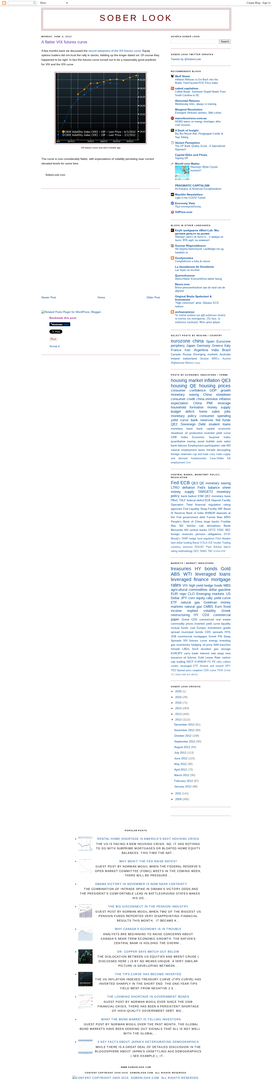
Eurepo (201, 627)
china (198, 341)
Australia (225, 354)
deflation (188, 487)
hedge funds (213, 585)
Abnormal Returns (187, 100)
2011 (178, 793)
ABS (175, 574)
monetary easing (185, 394)
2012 (178, 719)
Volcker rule (195, 525)
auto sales (224, 441)
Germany (203, 346)
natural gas (190, 602)
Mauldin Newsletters (189, 194)
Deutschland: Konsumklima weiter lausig (198, 278)
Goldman (210, 602)
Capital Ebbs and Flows (191, 154)
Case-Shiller (217, 458)
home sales (209, 411)
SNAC (203, 551)
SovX (195, 648)
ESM (201, 496)
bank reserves (202, 420)
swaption (197, 670)
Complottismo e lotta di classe (192, 261)
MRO (227, 517)
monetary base (182, 428)
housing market (187, 380)
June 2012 (181, 758)
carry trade (215, 454)
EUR (174, 594)
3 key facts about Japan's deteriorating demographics (148, 1041)
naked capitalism (186, 88)
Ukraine (204, 358)
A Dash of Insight (187, 130)
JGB (173, 636)
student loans (220, 424)
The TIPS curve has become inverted (148, 974)
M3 (229, 445)
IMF (220, 508)
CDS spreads (214, 632)
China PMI (203, 403)
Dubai (197, 363)
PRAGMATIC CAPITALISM (192, 185)
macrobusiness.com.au (191, 118)
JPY (184, 598)
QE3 (226, 380)
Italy (227, 346)
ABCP (190, 661)
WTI (187, 574)
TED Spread (178, 670)
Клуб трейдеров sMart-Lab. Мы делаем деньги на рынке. (197, 232)
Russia (187, 354)
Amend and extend (211, 665)
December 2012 (184, 724)
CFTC (212, 529)
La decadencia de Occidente (194, 266)
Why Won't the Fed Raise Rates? (148, 861)
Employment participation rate (207, 445)
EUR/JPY (176, 653)
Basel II (197, 542)
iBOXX (194, 674)
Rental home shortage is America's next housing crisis (148, 838)
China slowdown (217, 394)
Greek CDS (189, 619)
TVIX (220, 670)
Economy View (185, 203)
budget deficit (182, 411)
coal (192, 627)
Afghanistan (178, 362)
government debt (194, 517)
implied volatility (201, 611)
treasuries (181, 568)
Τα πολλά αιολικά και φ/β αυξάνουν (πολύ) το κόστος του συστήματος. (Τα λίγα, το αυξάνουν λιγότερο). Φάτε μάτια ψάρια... (200, 319)
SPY (228, 665)
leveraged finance (190, 579)
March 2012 (182, 775)
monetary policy (184, 416)
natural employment (184, 449)
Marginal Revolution (189, 109)
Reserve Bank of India (189, 513)
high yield (196, 585)
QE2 (174, 424)
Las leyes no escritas (187, 270)
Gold (226, 568)
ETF (174, 602)
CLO (191, 594)
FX (209, 661)
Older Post (153, 297)
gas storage (222, 648)
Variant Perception (187, 142)
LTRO (175, 487)
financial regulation (208, 504)
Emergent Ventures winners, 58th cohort (198, 112)
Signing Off (181, 158)
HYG (228, 632)
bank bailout (189, 496)
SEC (228, 529)
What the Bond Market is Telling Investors (141, 1019)
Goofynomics (184, 258)
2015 (178, 702)
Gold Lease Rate (209, 657)
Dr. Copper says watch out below (148, 951)
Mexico (189, 362)
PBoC (174, 500)
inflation (212, 380)
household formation (187, 407)
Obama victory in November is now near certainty (141, 884)
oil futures (189, 657)
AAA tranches (222, 644)
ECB (185, 482)
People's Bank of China (186, 521)
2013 (178, 714)
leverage (224, 403)
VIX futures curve (195, 640)
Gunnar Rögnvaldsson (190, 245)
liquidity (226, 623)
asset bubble (206, 441)
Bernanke (177, 529)
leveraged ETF (189, 665)
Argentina (201, 350)
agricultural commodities (189, 590)
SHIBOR (210, 513)
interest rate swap (212, 653)
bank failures (179, 445)
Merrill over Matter (187, 163)
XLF (189, 674)
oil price (207, 644)
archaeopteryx (185, 311)
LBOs (185, 648)
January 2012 (183, 786)
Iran (187, 350)
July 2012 (180, 752)
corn (191, 598)
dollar (213, 590)
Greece (217, 346)
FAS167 (199, 546)
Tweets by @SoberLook (186, 59)
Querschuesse (185, 275)
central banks (198, 529)
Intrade (210, 449)
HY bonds (206, 568)
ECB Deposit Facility (218, 500)
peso (189, 670)
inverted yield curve (217, 433)
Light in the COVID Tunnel (190, 197)
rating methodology (182, 551)
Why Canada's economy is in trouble (148, 929)
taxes (201, 449)
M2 (181, 525)
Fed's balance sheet (214, 487)
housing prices (215, 385)
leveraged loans (213, 574)
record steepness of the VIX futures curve (114, 50)
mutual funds (179, 627)
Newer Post (48, 297)
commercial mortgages (192, 636)
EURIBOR (200, 661)
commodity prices (182, 623)
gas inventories (180, 644)
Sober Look (136, 18)
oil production (194, 433)
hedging (196, 644)
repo (183, 594)
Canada (176, 354)
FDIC (220, 529)
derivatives (213, 525)
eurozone (180, 341)
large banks (211, 521)
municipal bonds (192, 632)
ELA (205, 542)
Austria (226, 358)
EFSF (227, 534)
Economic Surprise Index (211, 437)
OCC (196, 551)
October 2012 (183, 735)
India (215, 350)
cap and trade (201, 454)
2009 (178, 799)
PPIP (223, 551)
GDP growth (220, 390)
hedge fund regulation (201, 538)
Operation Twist (182, 504)
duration (206, 648)
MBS (227, 585)
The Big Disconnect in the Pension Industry (148, 906)
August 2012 (182, 747)
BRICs (215, 358)
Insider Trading (222, 542)
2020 (178, 691)
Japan (190, 346)
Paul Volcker (214, 546)
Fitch (218, 538)
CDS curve (210, 670)
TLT (173, 674)
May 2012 (181, 764)
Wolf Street (182, 76)
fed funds (223, 420)
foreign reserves (181, 454)
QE (193, 385)
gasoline (224, 590)
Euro (218, 606)
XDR (184, 674)
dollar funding (184, 542)
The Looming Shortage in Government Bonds (148, 996)
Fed (175, 482)
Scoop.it (54, 346)
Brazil (226, 350)
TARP (184, 538)
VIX (185, 585)
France (176, 350)
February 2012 (184, 780)
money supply (219, 407)
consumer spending (215, 416)
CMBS (208, 606)
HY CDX (201, 615)
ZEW (188, 462)
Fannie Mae (215, 517)
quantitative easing (183, 441)
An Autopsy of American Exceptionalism (198, 188)
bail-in (227, 546)
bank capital (206, 428)
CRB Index (179, 437)
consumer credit (183, 399)
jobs (227, 411)
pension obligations (208, 534)
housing (179, 385)
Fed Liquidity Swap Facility (200, 508)
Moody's (175, 538)
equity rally (204, 598)
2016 (178, 697)
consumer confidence (188, 390)
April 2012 (181, 769)
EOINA (216, 551)
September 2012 (185, 741)
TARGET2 (205, 492)
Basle (227, 525)
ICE (210, 542)
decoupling (224, 449)
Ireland (175, 358)
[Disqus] (100, 242)
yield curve (179, 420)
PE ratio (217, 661)
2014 (178, 708)
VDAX (178, 674)
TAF (210, 551)
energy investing (220, 640)
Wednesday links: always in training (195, 104)
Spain (210, 341)
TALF (182, 500)
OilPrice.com (183, 212)
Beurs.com (182, 284)
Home (101, 297)
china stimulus (207, 399)
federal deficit (195, 500)
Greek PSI (215, 636)
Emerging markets (205, 354)
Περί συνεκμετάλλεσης (188, 206)
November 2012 (184, 730)
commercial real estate (215, 619)
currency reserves (182, 546)
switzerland (190, 358)
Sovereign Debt (193, 424)
